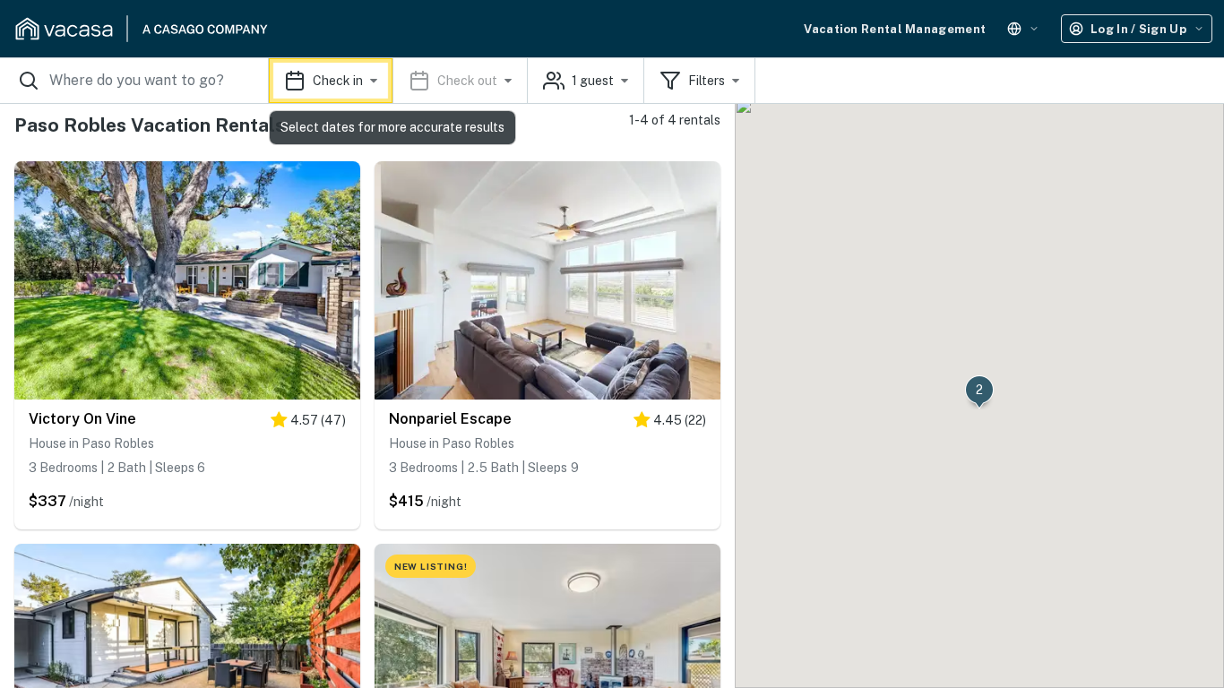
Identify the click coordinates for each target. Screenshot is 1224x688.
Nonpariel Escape (450, 418)
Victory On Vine (82, 418)
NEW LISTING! (431, 566)
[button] (398, 80)
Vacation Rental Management (895, 29)
